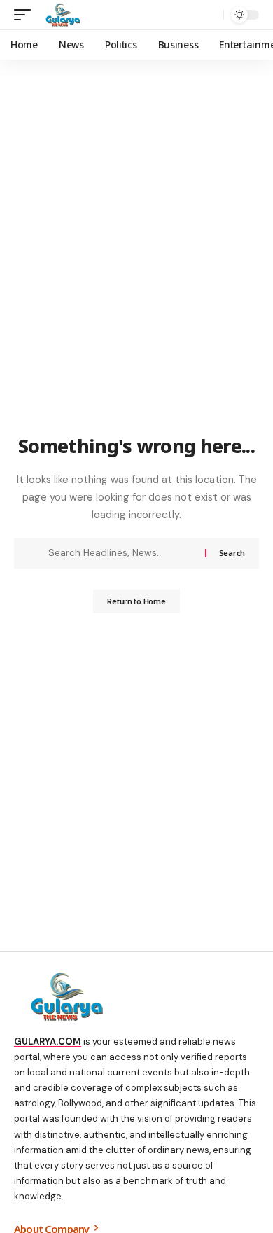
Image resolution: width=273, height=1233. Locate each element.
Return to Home (136, 601)
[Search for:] (121, 553)
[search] (210, 15)
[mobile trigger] (26, 14)
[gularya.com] (60, 14)
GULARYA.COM (47, 1041)
